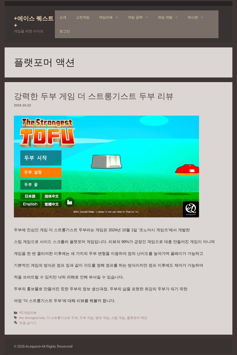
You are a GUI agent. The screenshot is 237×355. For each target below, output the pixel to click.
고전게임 (83, 17)
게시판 (192, 17)
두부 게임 (87, 318)
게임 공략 (135, 17)
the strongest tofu (32, 318)
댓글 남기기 (27, 323)
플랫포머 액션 (137, 318)
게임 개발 (165, 17)
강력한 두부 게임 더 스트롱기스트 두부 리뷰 (94, 96)
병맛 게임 (102, 318)
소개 (62, 17)
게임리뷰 (106, 17)
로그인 (64, 31)
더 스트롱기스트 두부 (62, 318)
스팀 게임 (118, 318)
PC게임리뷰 (28, 313)
